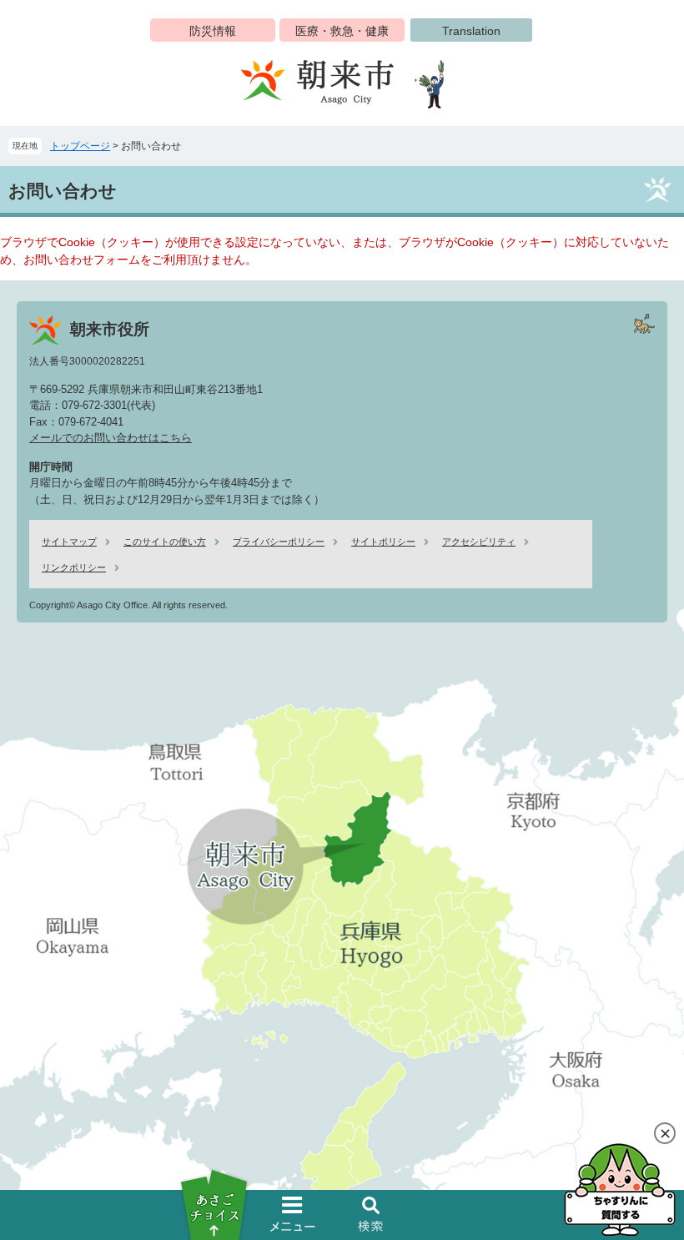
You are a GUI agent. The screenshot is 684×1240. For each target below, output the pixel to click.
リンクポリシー (74, 567)
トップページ (80, 146)
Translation (471, 31)
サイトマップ (69, 542)
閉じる (665, 1133)
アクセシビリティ (479, 542)
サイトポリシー (383, 542)
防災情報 (212, 31)
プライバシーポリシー (278, 542)
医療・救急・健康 (342, 31)
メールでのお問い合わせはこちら (110, 437)
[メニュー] (293, 1214)
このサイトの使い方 (164, 542)
